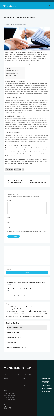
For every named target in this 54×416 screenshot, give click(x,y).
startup (20, 316)
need (41, 311)
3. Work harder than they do (12, 74)
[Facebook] (6, 169)
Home (5, 24)
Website (9, 227)
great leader (34, 309)
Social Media (14, 316)
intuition (45, 309)
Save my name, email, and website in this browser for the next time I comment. (27, 231)
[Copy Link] (23, 169)
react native (32, 313)
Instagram (47, 388)
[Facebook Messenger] (15, 169)
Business (29, 306)
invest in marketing (9, 311)
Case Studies (17, 375)
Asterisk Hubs (20, 20)
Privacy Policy (28, 375)
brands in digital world (22, 306)
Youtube (46, 391)
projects (24, 314)
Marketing (31, 311)
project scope (28, 313)
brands (17, 307)
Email (9, 222)
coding (37, 306)
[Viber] (17, 169)
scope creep (43, 313)
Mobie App (38, 311)
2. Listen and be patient (11, 72)
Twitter (45, 382)
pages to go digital (11, 313)
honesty (38, 309)
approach (8, 306)
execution (30, 309)
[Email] (20, 169)
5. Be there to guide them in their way (14, 77)
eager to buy (26, 309)
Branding (12, 307)
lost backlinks (25, 311)
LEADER (21, 311)
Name (9, 218)
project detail (20, 313)
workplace (41, 316)
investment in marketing (15, 311)
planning (16, 314)
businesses (34, 306)
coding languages (41, 306)
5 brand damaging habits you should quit (16, 295)
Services (11, 375)
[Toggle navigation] (49, 6)
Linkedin (46, 385)
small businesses (8, 316)
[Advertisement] (27, 255)
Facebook (46, 379)
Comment (10, 200)
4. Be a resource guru (11, 75)
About (6, 375)
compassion (46, 306)
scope (40, 314)
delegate (12, 309)
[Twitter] (9, 169)
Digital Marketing (19, 309)
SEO (46, 313)
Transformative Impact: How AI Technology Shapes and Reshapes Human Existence (26, 282)
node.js (7, 313)
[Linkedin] (12, 169)
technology (24, 316)
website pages (36, 316)
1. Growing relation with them (13, 70)
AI (6, 307)
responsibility (36, 313)
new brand (44, 311)
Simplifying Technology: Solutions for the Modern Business (20, 289)
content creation (8, 309)
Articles (10, 24)
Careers (22, 375)
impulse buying (41, 309)
